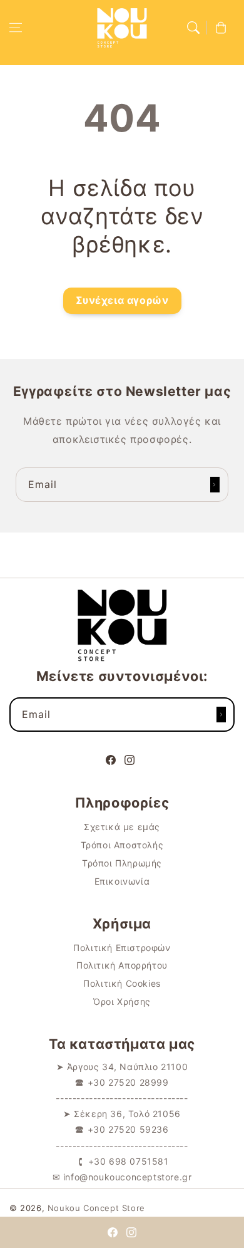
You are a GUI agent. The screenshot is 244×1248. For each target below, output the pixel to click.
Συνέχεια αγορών (122, 300)
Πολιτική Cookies (122, 983)
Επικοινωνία (122, 881)
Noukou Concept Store (96, 1208)
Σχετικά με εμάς (122, 826)
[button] (15, 27)
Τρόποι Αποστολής (122, 845)
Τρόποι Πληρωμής (122, 863)
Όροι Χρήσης (122, 1001)
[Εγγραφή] (214, 484)
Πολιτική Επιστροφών (121, 947)
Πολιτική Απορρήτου (122, 965)
